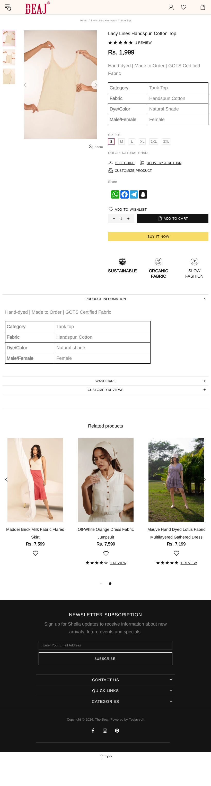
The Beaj (37, 7)
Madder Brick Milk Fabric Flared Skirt (35, 533)
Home (83, 20)
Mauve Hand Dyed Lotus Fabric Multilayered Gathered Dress (176, 533)
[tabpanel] (35, 503)
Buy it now (158, 236)
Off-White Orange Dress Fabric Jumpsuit (106, 533)
